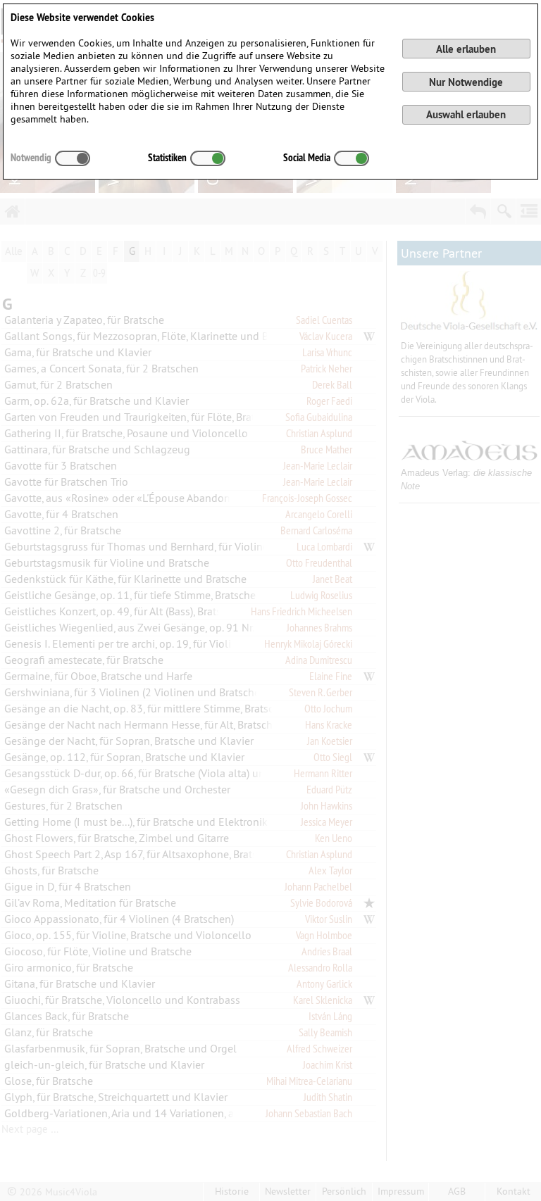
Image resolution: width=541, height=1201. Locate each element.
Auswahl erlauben (466, 114)
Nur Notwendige (466, 82)
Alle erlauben (466, 49)
